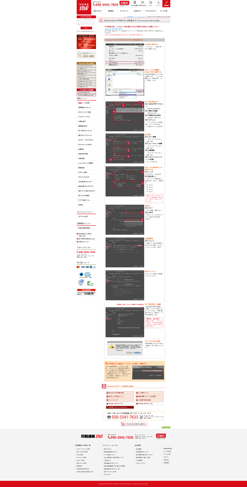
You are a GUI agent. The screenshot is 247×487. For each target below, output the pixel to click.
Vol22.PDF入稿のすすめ (83, 92)
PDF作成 (118, 407)
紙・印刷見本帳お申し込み (87, 239)
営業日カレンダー (84, 242)
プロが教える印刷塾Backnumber (86, 95)
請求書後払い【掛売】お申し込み (85, 235)
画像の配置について (82, 73)
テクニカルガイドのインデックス (85, 66)
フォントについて (113, 400)
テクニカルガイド (142, 16)
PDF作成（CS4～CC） (83, 86)
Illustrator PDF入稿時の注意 (116, 392)
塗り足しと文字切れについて (116, 396)
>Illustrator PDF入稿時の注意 (113, 29)
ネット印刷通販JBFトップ (130, 16)
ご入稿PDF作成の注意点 (144, 400)
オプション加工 (83, 216)
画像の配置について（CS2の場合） (147, 396)
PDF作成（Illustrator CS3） (145, 403)
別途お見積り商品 (84, 228)
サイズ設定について (143, 392)
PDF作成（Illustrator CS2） (116, 403)
